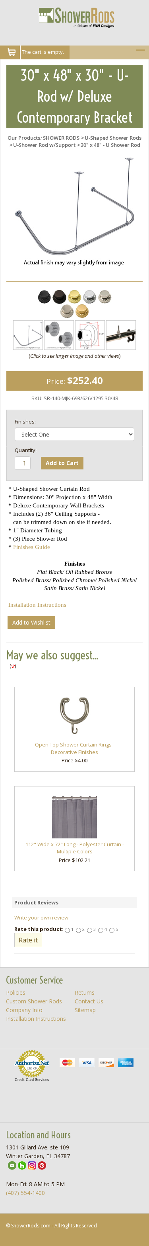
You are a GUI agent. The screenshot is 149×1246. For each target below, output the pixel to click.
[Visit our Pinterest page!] (42, 1164)
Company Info (24, 1010)
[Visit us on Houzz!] (22, 1164)
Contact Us (89, 1001)
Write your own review (41, 917)
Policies (15, 992)
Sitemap (85, 1010)
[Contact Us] (12, 1164)
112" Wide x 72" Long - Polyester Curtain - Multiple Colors (74, 848)
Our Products (24, 137)
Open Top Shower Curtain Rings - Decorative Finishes (74, 748)
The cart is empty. (43, 51)
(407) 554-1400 (25, 1193)
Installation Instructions (37, 605)
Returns (85, 992)
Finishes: (25, 421)
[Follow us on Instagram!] (32, 1164)
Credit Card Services (32, 1080)
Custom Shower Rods (34, 1001)
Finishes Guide (31, 547)
